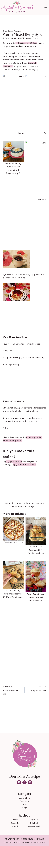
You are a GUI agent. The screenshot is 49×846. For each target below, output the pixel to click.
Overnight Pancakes (37, 688)
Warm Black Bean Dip (11, 690)
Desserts (15, 823)
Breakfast (7, 31)
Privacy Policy (12, 839)
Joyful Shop (24, 798)
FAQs (24, 807)
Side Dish (34, 823)
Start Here (24, 801)
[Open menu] (46, 7)
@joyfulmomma (14, 461)
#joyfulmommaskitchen (24, 464)
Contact (24, 804)
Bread (15, 826)
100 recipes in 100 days (26, 43)
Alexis (7, 38)
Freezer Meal (34, 826)
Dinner (15, 819)
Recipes (17, 31)
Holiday (34, 819)
